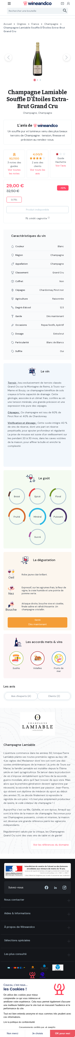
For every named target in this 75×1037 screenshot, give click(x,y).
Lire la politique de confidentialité (19, 1022)
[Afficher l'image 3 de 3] (40, 80)
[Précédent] (8, 57)
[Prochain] (66, 57)
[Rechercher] (65, 11)
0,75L (16, 200)
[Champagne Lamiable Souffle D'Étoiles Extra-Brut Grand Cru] (37, 57)
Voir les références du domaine (51, 844)
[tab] (21, 696)
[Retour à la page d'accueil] (37, 3)
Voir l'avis (60, 165)
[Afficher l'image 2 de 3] (37, 80)
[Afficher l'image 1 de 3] (34, 80)
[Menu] (9, 4)
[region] (37, 60)
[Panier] (63, 4)
